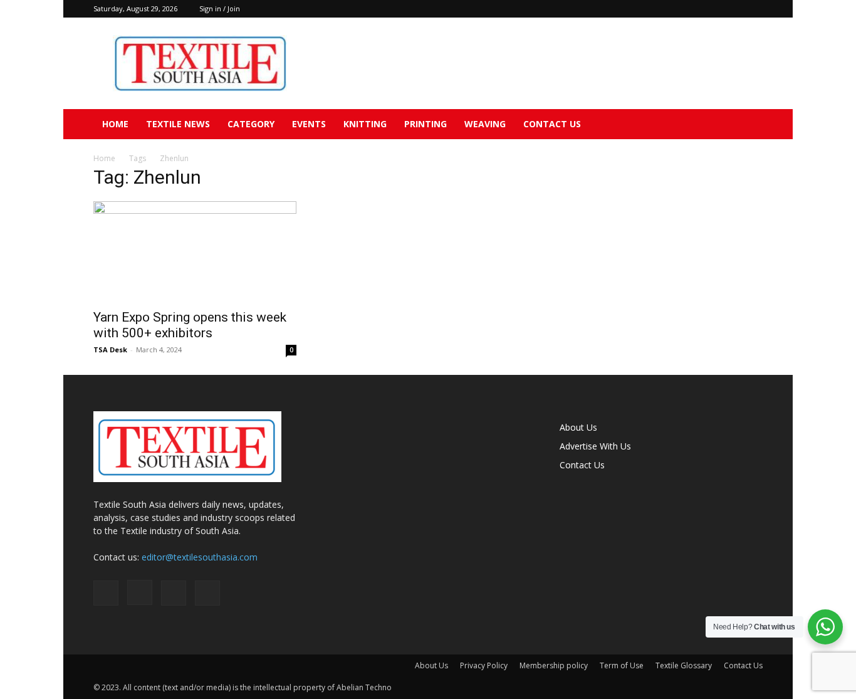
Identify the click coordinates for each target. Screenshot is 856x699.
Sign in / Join (219, 8)
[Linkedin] (732, 9)
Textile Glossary (683, 665)
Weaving (485, 124)
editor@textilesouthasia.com (200, 557)
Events (309, 124)
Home (115, 124)
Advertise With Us (595, 446)
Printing (425, 124)
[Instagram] (711, 9)
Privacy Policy (484, 665)
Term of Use (622, 665)
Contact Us (552, 124)
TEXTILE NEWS (178, 124)
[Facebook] (691, 9)
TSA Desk (110, 349)
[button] (748, 125)
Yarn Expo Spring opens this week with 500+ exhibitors (189, 325)
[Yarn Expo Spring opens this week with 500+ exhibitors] (194, 251)
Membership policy (553, 665)
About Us (578, 427)
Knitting (365, 124)
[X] (753, 9)
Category (250, 124)
